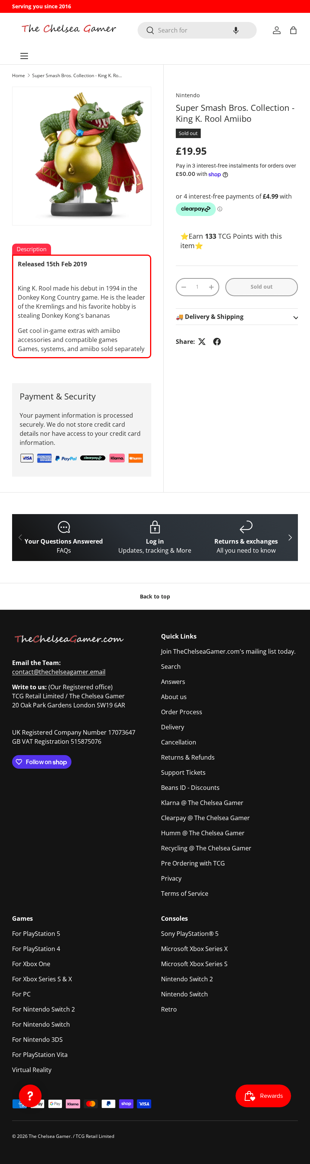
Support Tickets (183, 772)
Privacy (171, 878)
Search (171, 666)
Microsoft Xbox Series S (194, 964)
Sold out (262, 286)
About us (174, 697)
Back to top (155, 596)
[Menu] (24, 56)
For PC (21, 994)
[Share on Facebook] (217, 341)
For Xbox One (31, 964)
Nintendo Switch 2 (187, 979)
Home (18, 75)
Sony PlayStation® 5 (190, 933)
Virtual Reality (31, 1070)
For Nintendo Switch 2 (43, 1009)
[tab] (31, 250)
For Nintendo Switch (41, 1024)
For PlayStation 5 (36, 933)
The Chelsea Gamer (50, 1136)
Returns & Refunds (188, 757)
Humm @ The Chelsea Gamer (203, 833)
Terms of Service (184, 893)
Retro (169, 1009)
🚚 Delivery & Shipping (209, 316)
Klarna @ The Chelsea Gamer (202, 803)
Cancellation (178, 742)
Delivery (172, 727)
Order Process (181, 712)
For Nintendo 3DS (37, 1039)
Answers (173, 682)
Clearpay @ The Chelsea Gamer (205, 818)
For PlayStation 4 (36, 949)
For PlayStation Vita (40, 1055)
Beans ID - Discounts (190, 787)
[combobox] (197, 30)
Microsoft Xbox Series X (194, 949)
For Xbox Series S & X (42, 979)
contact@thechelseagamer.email (58, 672)
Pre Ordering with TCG (193, 863)
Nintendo (188, 95)
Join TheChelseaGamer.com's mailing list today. (228, 651)
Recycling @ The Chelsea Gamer (206, 848)
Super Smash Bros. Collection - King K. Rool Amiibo (77, 75)
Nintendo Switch (184, 994)
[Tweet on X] (201, 341)
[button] (235, 30)
